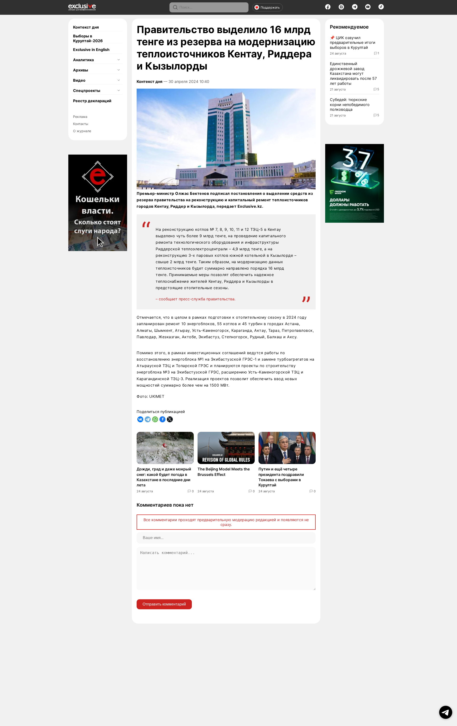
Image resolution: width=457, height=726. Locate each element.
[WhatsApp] (155, 419)
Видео (79, 80)
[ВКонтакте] (140, 419)
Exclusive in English (91, 49)
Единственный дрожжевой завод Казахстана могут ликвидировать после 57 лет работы (353, 73)
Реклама (80, 117)
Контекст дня (86, 27)
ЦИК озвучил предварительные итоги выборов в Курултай (352, 42)
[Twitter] (170, 419)
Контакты (80, 124)
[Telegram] (355, 8)
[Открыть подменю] (118, 60)
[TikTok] (381, 8)
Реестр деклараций (92, 100)
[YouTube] (368, 8)
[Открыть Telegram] (445, 712)
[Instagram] (341, 8)
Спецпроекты (86, 90)
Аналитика (83, 59)
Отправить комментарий (164, 604)
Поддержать (270, 7)
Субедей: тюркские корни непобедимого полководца (350, 104)
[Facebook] (328, 8)
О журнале (82, 131)
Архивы (80, 70)
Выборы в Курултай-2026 (88, 38)
